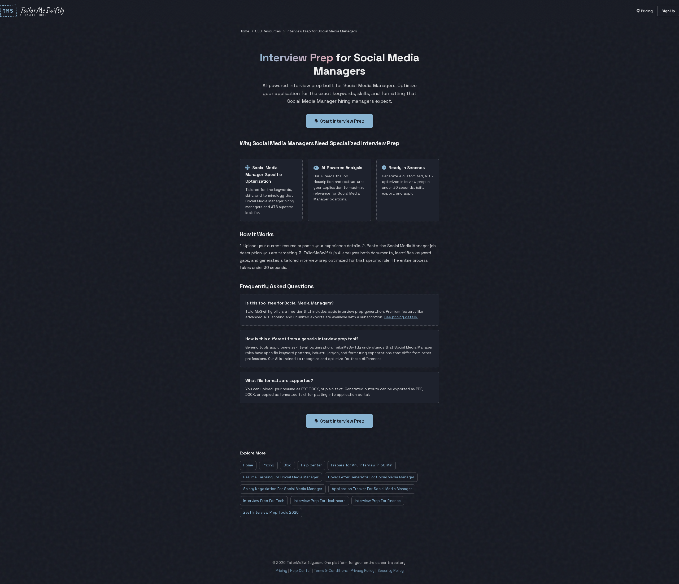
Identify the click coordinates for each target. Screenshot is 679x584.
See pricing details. (401, 317)
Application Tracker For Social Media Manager (372, 489)
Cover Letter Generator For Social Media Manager (371, 477)
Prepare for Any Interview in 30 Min (361, 465)
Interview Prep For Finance (378, 501)
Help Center (311, 465)
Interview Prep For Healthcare (320, 501)
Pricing (646, 11)
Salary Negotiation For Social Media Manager (282, 489)
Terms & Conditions (331, 570)
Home (244, 31)
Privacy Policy (363, 570)
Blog (287, 465)
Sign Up (668, 11)
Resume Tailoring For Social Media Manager (281, 477)
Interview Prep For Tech (263, 501)
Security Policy (390, 570)
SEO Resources (268, 31)
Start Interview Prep (342, 121)
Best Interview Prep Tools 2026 (271, 512)
